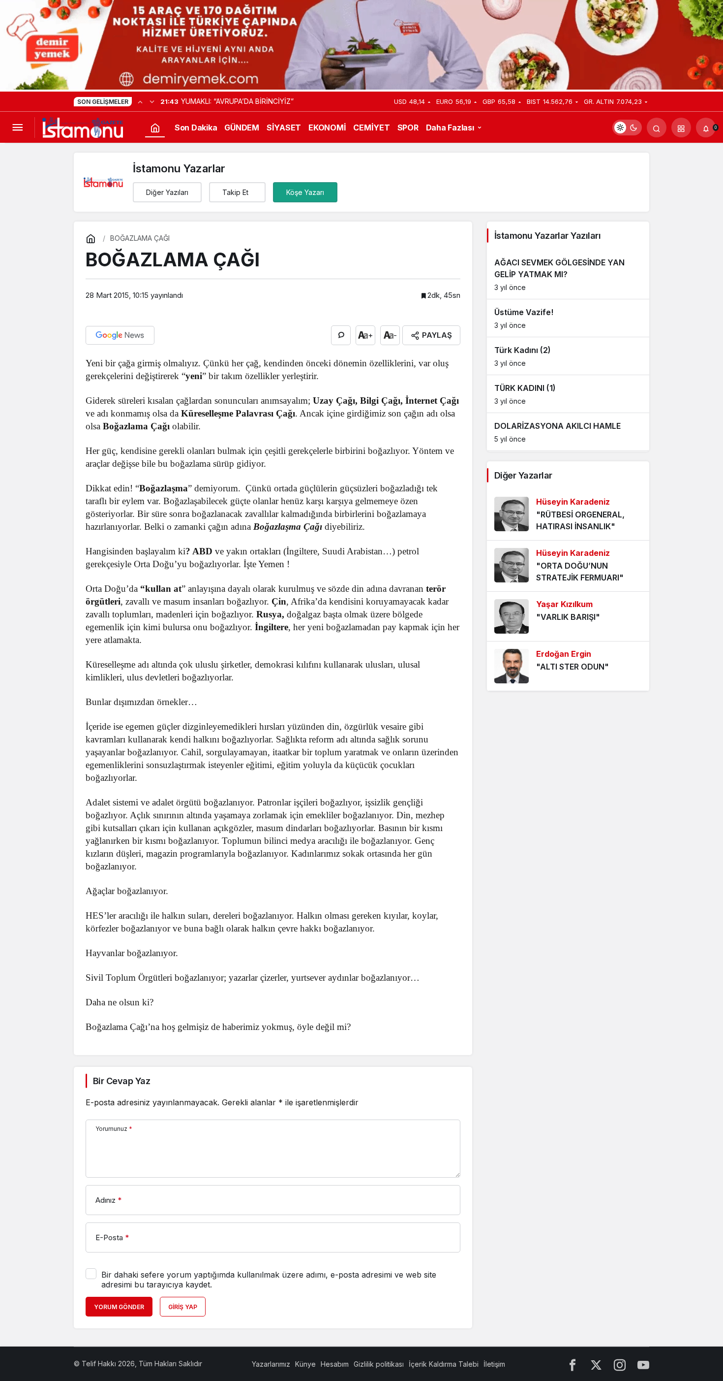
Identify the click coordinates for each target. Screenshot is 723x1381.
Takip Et (235, 192)
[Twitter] (596, 1364)
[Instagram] (620, 1364)
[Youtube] (643, 1364)
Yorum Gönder (119, 1307)
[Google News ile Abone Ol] (120, 335)
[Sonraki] (152, 101)
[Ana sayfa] (155, 127)
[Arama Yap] (656, 127)
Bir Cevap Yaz (121, 1081)
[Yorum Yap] (341, 335)
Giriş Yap (182, 1307)
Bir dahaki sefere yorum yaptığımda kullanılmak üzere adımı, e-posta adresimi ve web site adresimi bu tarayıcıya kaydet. (268, 1279)
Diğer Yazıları (167, 192)
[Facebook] (572, 1364)
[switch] (627, 127)
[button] (681, 127)
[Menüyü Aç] (17, 127)
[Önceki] (140, 101)
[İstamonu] (82, 126)
